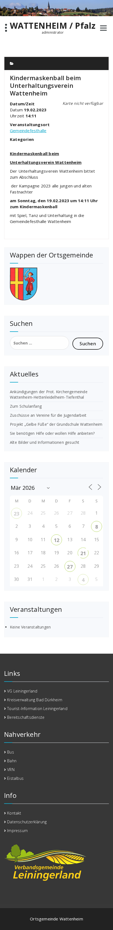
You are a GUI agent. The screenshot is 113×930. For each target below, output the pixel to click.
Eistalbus (15, 778)
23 (16, 513)
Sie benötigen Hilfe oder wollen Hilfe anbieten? (52, 433)
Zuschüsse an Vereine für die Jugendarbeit (48, 415)
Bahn (11, 760)
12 (56, 540)
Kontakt (14, 813)
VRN (11, 769)
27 (69, 566)
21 (83, 553)
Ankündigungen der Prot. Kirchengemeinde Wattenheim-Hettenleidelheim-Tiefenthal (48, 394)
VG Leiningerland (22, 691)
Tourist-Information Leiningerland (37, 708)
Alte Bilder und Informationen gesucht (44, 442)
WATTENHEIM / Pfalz (53, 26)
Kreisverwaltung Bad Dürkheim (34, 699)
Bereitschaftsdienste (25, 717)
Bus (10, 752)
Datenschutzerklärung (27, 821)
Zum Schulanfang (26, 406)
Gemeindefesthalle (28, 130)
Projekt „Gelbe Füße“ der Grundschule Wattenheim (56, 424)
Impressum (17, 830)
